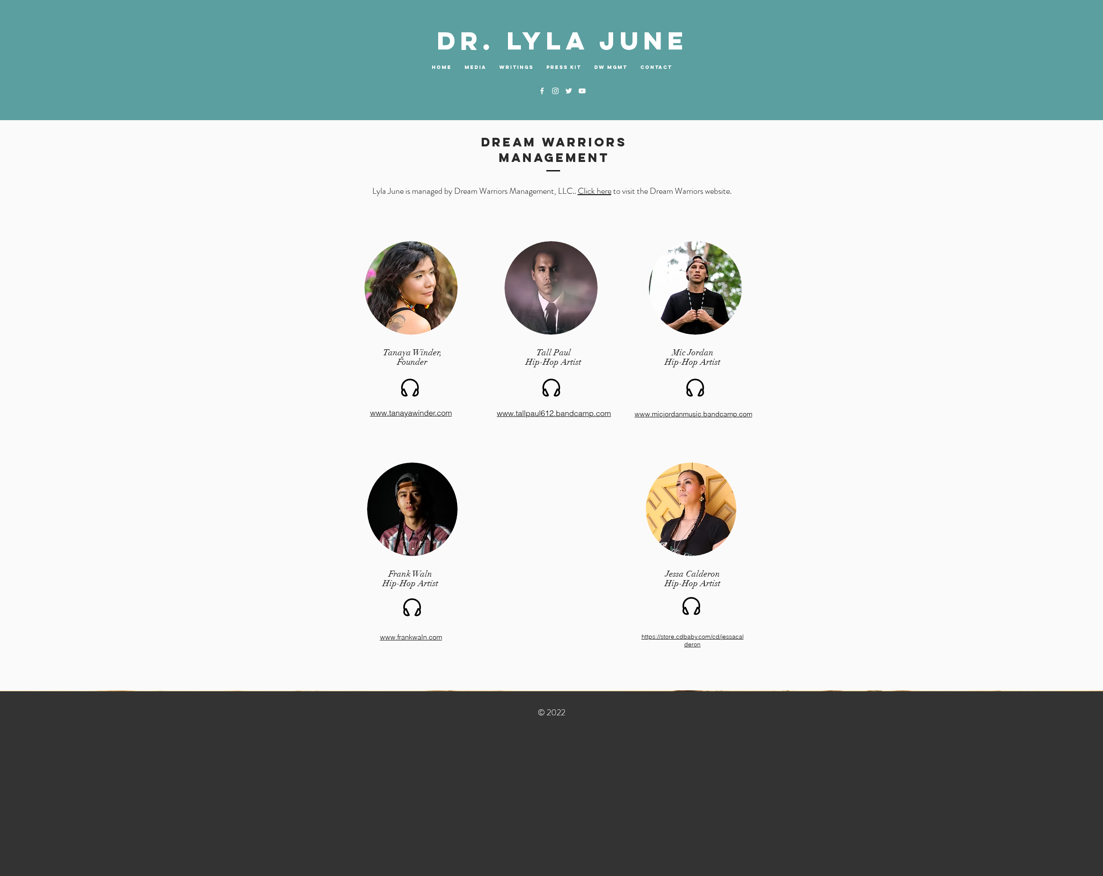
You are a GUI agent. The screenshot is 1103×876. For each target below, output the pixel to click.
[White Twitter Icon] (568, 91)
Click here (594, 191)
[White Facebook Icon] (542, 91)
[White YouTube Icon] (582, 91)
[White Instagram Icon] (555, 91)
